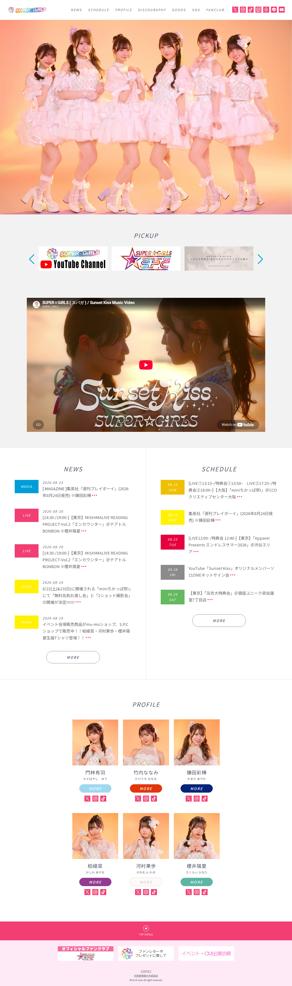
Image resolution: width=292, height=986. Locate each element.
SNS (196, 9)
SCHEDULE (98, 9)
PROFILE (123, 9)
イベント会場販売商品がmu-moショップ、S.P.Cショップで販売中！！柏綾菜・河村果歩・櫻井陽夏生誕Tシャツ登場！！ (86, 631)
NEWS (76, 9)
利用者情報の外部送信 (146, 975)
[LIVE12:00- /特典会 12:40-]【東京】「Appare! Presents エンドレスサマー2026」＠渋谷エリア (229, 544)
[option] (146, 117)
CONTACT (146, 971)
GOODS (179, 9)
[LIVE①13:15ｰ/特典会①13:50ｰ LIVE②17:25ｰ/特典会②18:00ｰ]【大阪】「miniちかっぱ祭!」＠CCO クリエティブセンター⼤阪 (233, 490)
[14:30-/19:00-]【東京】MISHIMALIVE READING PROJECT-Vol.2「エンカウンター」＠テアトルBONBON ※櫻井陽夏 (85, 524)
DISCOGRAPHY (152, 9)
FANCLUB (215, 9)
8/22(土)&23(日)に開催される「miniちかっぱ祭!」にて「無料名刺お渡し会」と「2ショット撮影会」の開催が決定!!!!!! (87, 595)
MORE (73, 657)
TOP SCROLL (146, 934)
